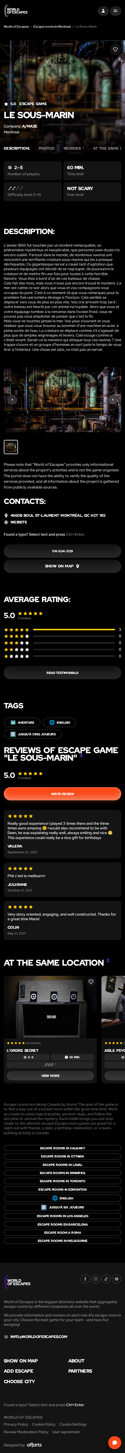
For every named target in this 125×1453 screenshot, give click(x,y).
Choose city (19, 1381)
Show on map (21, 1360)
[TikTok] (106, 1279)
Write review (62, 794)
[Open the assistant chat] (115, 1443)
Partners (80, 1371)
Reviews (74, 148)
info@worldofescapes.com (38, 1337)
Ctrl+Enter (75, 534)
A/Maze (30, 126)
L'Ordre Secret (23, 1050)
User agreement (66, 1431)
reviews (24, 618)
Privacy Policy (16, 1424)
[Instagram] (96, 1279)
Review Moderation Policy (26, 1431)
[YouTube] (117, 1279)
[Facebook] (85, 1279)
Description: (17, 148)
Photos (46, 148)
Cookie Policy (44, 1424)
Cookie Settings (73, 1424)
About (76, 1360)
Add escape (18, 1371)
